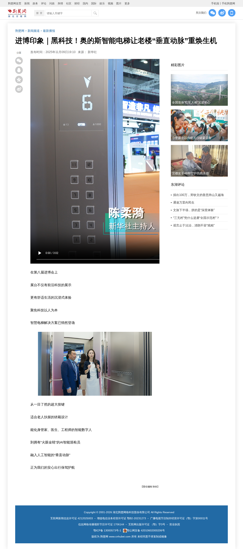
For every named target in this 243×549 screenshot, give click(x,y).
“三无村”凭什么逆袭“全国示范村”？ (196, 217)
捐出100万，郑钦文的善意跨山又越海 (198, 195)
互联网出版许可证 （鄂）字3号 (146, 524)
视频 (110, 3)
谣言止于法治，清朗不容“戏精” (194, 225)
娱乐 (102, 3)
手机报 (215, 3)
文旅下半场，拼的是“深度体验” (194, 210)
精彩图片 (178, 65)
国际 (93, 3)
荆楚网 (19, 30)
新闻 (27, 3)
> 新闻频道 (32, 30)
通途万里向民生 (183, 202)
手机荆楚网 (228, 3)
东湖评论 (178, 184)
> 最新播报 (47, 30)
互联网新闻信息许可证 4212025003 (71, 518)
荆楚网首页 (14, 3)
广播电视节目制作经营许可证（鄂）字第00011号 (179, 518)
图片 (119, 3)
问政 (52, 3)
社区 (68, 3)
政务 (35, 3)
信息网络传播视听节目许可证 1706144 (101, 524)
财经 (77, 3)
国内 (85, 3)
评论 (43, 3)
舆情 (60, 3)
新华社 (92, 52)
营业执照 (174, 524)
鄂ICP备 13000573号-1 (107, 530)
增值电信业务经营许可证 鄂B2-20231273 (121, 518)
